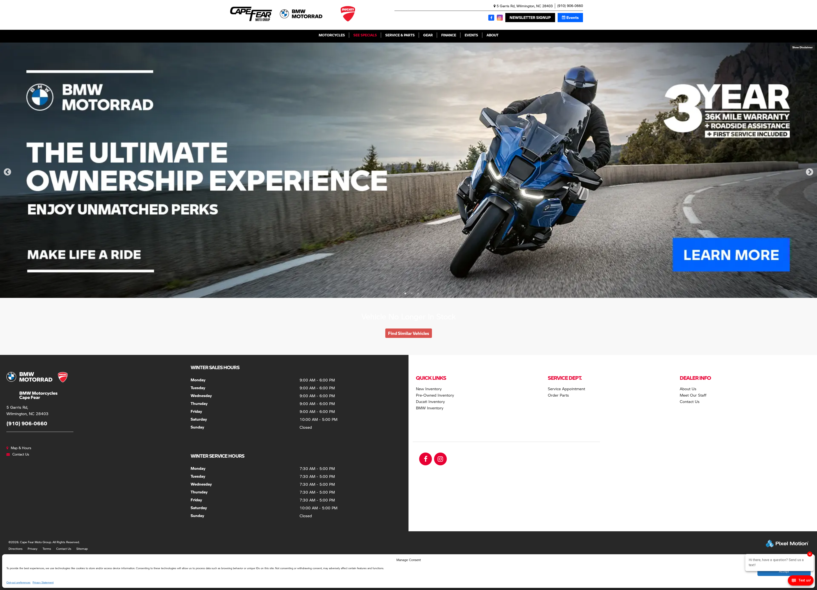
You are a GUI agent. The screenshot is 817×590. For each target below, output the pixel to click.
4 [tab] (418, 293)
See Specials (365, 35)
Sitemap (82, 548)
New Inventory (429, 388)
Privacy (32, 548)
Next (809, 172)
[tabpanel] (408, 170)
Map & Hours (21, 447)
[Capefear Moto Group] (31, 386)
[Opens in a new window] (491, 18)
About (492, 35)
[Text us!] (800, 581)
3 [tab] (412, 293)
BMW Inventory (429, 407)
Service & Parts (400, 35)
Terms (47, 548)
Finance (448, 35)
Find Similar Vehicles (408, 333)
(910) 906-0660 (570, 5)
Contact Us (63, 548)
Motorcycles (332, 35)
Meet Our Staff (693, 395)
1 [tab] (399, 293)
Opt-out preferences (18, 582)
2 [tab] (405, 293)
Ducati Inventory (430, 401)
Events (572, 17)
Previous (7, 172)
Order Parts (558, 395)
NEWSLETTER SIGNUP (530, 17)
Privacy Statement (43, 582)
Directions (16, 548)
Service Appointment (566, 388)
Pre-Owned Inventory (435, 395)
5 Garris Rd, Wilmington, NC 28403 (524, 5)
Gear (428, 35)
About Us (688, 388)
